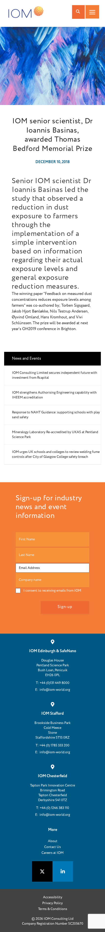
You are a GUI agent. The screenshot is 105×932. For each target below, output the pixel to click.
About (52, 841)
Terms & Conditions (52, 909)
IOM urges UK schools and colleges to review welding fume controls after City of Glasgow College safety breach (56, 454)
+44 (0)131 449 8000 (54, 683)
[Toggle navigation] (92, 12)
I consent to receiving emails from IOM (52, 590)
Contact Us (52, 847)
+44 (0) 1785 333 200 (54, 745)
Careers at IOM (52, 852)
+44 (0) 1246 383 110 (54, 808)
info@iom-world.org (55, 689)
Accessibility (52, 897)
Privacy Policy (52, 903)
